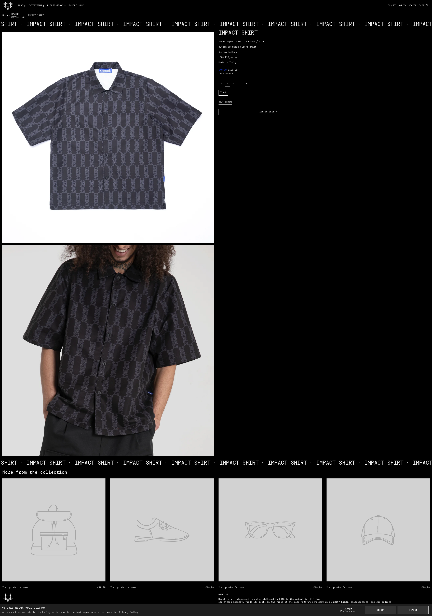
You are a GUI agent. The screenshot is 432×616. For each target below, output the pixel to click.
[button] (412, 6)
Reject (413, 610)
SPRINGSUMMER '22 (17, 15)
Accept (380, 610)
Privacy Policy (128, 612)
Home (5, 15)
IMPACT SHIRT (36, 15)
